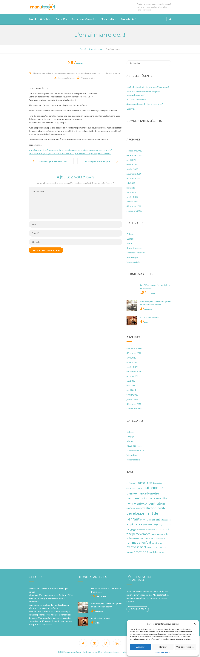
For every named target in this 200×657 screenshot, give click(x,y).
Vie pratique (132, 257)
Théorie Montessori (136, 252)
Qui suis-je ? (45, 19)
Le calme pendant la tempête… (98, 161)
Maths (130, 243)
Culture (130, 234)
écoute (155, 547)
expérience (134, 524)
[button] (194, 623)
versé (149, 547)
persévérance (141, 534)
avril (144, 322)
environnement (150, 519)
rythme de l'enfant (139, 542)
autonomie (153, 487)
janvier (75, 63)
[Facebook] (83, 643)
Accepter (140, 647)
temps (160, 543)
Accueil (32, 19)
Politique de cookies (163, 652)
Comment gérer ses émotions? (53, 161)
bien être (37, 73)
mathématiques (142, 530)
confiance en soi (134, 508)
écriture (163, 547)
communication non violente (79, 73)
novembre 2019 (134, 173)
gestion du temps (150, 524)
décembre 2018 (134, 206)
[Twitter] (105, 643)
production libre (136, 538)
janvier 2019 (132, 201)
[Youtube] (94, 643)
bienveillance (47, 73)
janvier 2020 (132, 169)
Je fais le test (138, 609)
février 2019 (132, 197)
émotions (96, 73)
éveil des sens (156, 552)
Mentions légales (111, 652)
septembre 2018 (134, 210)
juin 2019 (131, 183)
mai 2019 (131, 187)
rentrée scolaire (159, 538)
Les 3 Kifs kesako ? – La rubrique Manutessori (148, 87)
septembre (147, 293)
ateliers (140, 488)
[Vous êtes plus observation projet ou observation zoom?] (132, 305)
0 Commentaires (88, 78)
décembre (146, 309)
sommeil (154, 543)
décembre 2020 (134, 155)
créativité (147, 508)
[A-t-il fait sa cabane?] (132, 321)
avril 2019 (131, 192)
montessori (151, 530)
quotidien (148, 538)
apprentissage (146, 482)
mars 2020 (131, 164)
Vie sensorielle (133, 262)
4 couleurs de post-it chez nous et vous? (145, 104)
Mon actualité (107, 19)
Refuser (163, 647)
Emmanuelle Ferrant (67, 78)
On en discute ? (128, 19)
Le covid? (131, 108)
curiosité (160, 508)
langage (131, 529)
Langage (130, 238)
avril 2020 (131, 160)
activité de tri (132, 483)
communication (60, 73)
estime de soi (165, 520)
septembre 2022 (134, 150)
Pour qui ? (60, 19)
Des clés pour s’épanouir (82, 19)
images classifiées (165, 525)
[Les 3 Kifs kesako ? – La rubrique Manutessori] (132, 289)
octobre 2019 (133, 178)
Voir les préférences (185, 647)
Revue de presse (113, 73)
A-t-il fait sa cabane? (136, 99)
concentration (154, 503)
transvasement (136, 547)
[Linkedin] (117, 643)
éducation (130, 552)
